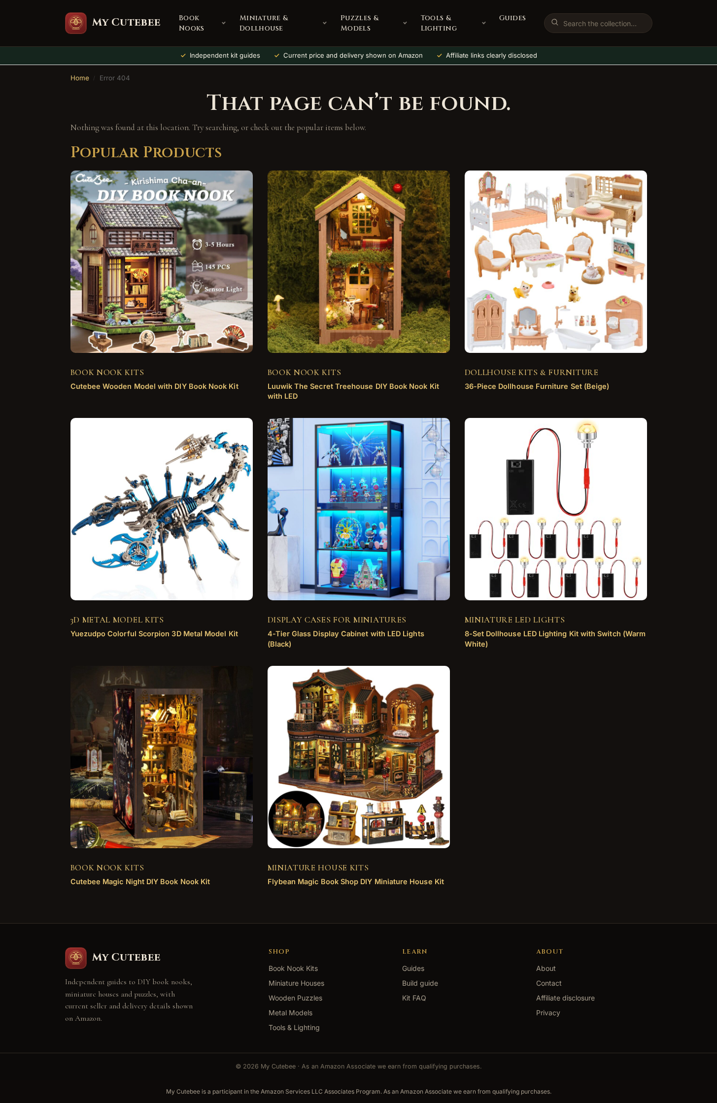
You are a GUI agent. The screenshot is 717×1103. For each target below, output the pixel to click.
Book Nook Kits (107, 372)
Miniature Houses (296, 983)
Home (79, 78)
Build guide (420, 983)
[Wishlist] (230, 185)
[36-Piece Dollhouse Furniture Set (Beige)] (556, 262)
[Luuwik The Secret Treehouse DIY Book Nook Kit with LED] (359, 262)
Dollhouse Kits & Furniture (532, 372)
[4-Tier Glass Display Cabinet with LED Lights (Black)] (359, 509)
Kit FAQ (414, 998)
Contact (549, 983)
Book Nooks (192, 23)
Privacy (548, 1012)
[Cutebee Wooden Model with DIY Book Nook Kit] (161, 262)
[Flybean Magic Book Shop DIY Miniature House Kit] (359, 757)
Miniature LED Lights (515, 620)
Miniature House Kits (318, 867)
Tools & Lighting (439, 23)
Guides (512, 18)
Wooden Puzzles (295, 998)
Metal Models (290, 1012)
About (546, 968)
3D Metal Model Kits (117, 620)
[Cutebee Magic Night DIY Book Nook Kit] (161, 757)
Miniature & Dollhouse (263, 23)
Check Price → (153, 394)
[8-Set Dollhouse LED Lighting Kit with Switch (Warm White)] (556, 509)
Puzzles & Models (360, 23)
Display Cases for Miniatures (337, 620)
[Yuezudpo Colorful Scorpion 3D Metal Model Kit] (161, 509)
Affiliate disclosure (565, 998)
